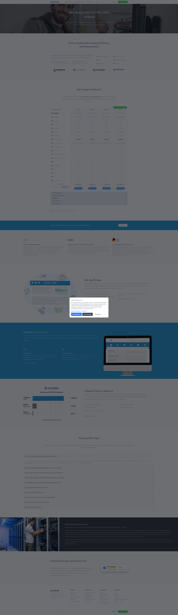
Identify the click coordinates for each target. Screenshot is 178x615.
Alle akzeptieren (76, 314)
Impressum (84, 311)
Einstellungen (98, 314)
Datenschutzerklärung (76, 311)
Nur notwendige (87, 314)
